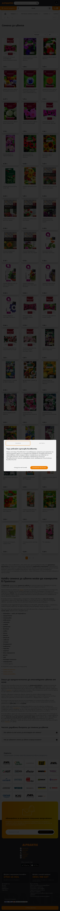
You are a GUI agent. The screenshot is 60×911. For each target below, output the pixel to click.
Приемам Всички (39, 467)
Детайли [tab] (42, 443)
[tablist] (30, 443)
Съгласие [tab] (18, 443)
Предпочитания (20, 467)
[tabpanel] (30, 455)
